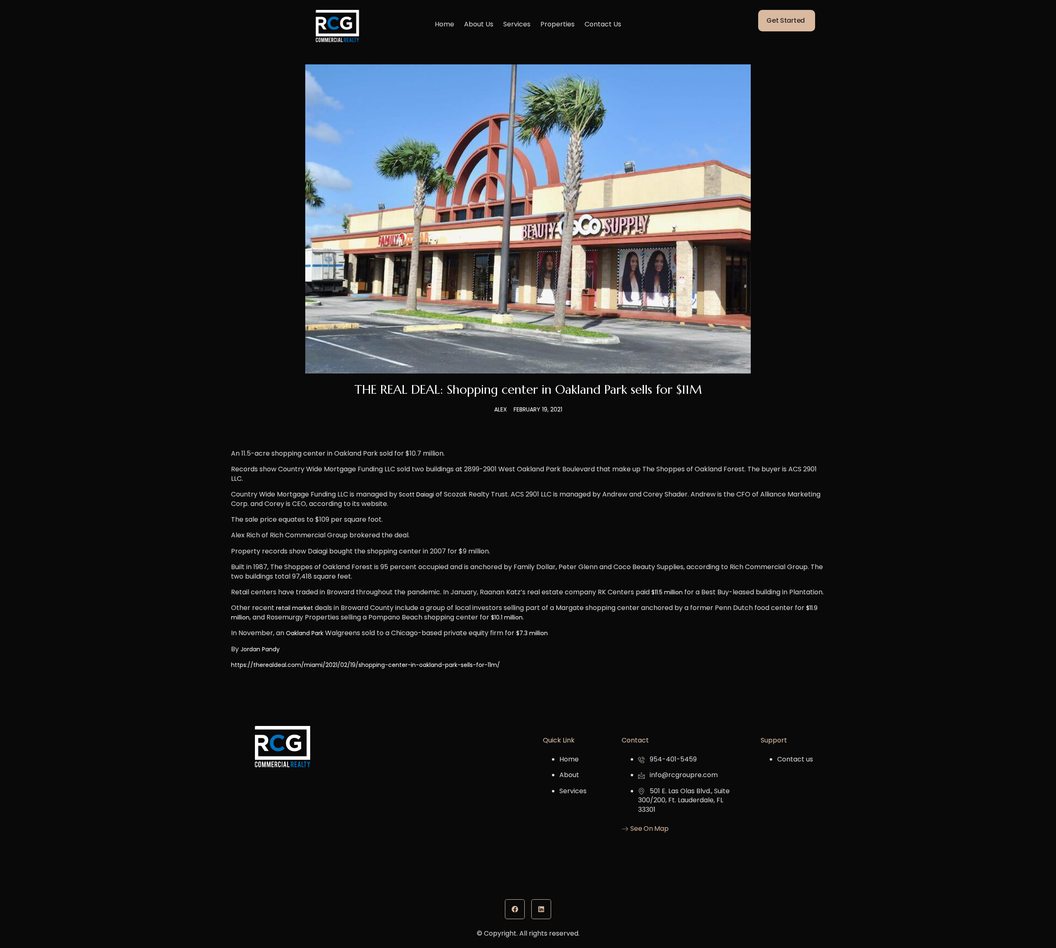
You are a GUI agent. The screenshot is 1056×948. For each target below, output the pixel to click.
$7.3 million (532, 633)
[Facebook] (515, 909)
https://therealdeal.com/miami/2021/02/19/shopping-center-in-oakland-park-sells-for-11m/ (365, 665)
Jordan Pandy (260, 649)
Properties (557, 24)
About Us (478, 24)
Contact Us (603, 24)
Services (516, 24)
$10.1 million (507, 617)
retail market (294, 608)
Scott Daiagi (416, 494)
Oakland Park (304, 633)
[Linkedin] (541, 909)
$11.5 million (667, 592)
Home (444, 24)
